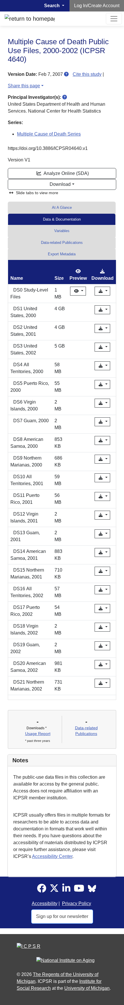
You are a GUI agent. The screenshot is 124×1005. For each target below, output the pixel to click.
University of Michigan (87, 988)
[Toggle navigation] (114, 18)
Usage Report (37, 733)
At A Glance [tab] (62, 207)
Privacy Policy (76, 903)
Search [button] (52, 5)
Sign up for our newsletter (62, 916)
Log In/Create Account (96, 5)
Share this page (24, 85)
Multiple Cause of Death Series (49, 134)
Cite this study (87, 74)
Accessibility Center (52, 856)
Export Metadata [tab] (62, 254)
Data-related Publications (62, 242)
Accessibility (44, 903)
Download (60, 184)
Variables (61, 231)
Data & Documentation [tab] (62, 219)
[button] (66, 74)
